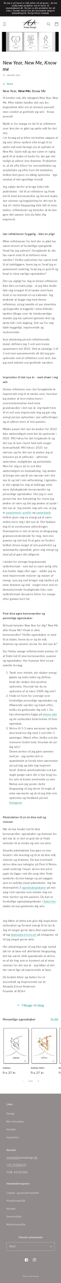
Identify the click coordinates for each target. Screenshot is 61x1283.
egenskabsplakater (34, 887)
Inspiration (13, 1137)
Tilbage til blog (32, 1005)
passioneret (13, 512)
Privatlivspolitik (16, 1200)
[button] (4, 24)
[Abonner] (50, 1246)
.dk (36, 1157)
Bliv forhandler (15, 1121)
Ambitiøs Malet (37, 1068)
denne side (50, 714)
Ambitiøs (7, 1068)
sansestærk (43, 512)
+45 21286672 (16, 1165)
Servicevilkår (14, 1216)
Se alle (54, 1019)
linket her (50, 901)
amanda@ (13, 1157)
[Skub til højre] (38, 1081)
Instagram (15, 802)
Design (11, 1113)
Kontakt (11, 1129)
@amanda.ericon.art (23, 934)
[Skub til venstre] (22, 1081)
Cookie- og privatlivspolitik (23, 1192)
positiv (27, 512)
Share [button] (10, 83)
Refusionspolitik (16, 1224)
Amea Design (34, 1276)
